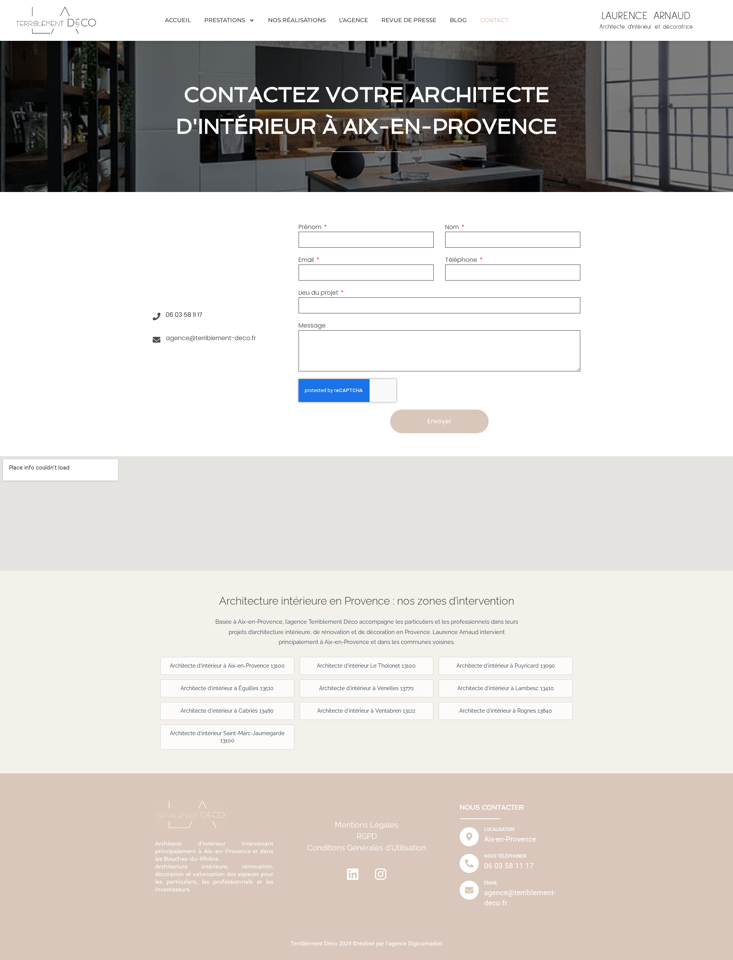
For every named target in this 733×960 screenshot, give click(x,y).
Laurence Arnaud (646, 16)
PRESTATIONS (224, 20)
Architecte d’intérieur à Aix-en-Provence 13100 (227, 666)
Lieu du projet (319, 292)
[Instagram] (381, 874)
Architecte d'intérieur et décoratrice (646, 27)
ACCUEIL (178, 20)
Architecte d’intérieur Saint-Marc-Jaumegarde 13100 (227, 737)
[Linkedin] (353, 874)
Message (312, 325)
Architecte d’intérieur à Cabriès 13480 (227, 711)
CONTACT (494, 20)
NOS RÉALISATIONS (297, 20)
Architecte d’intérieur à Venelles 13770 (366, 688)
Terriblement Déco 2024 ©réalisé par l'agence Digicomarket (366, 943)
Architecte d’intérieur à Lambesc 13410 (505, 688)
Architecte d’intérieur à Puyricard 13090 (506, 666)
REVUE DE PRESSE (408, 20)
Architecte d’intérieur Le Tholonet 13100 (366, 666)
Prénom (311, 227)
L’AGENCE (353, 20)
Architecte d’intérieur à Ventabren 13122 (366, 711)
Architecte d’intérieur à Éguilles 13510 (227, 688)
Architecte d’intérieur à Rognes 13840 (505, 711)
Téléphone (462, 259)
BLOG (458, 20)
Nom (452, 227)
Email (307, 259)
